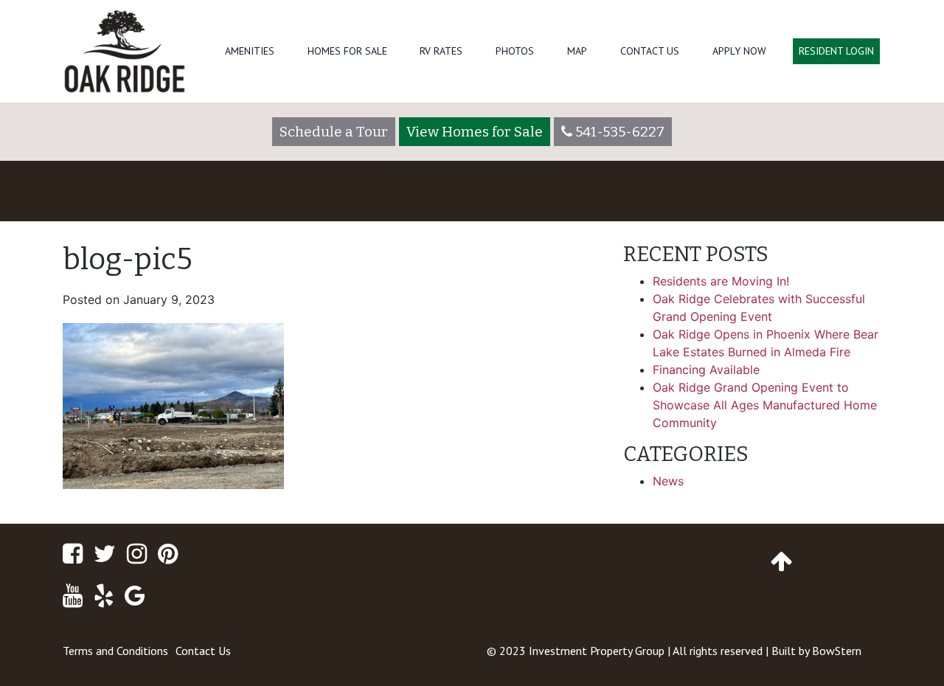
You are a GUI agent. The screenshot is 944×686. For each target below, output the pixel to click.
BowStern (836, 650)
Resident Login (836, 51)
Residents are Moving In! (721, 281)
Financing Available (706, 369)
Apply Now (739, 51)
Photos (515, 51)
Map (577, 51)
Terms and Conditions (115, 650)
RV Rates (441, 51)
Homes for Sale (347, 51)
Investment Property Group (596, 650)
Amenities (249, 51)
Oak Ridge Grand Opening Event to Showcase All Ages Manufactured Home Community (765, 405)
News (668, 481)
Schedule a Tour (334, 131)
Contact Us (649, 51)
